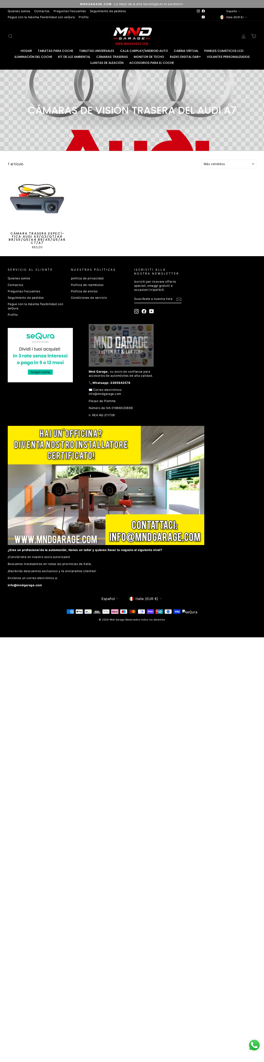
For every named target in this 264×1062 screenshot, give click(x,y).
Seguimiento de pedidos (108, 11)
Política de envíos (84, 291)
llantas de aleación (106, 63)
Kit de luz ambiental (74, 57)
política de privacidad (87, 278)
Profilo (84, 17)
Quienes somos (19, 11)
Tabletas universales (96, 51)
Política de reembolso (87, 285)
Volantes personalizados (228, 57)
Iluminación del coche (33, 57)
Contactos (42, 11)
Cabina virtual (186, 51)
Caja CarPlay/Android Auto (144, 51)
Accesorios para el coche (151, 63)
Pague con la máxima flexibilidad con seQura (41, 17)
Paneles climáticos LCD (223, 51)
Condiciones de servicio (89, 298)
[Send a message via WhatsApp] (254, 1045)
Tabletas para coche (55, 51)
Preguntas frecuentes (70, 11)
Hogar (26, 51)
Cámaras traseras (112, 57)
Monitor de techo (149, 57)
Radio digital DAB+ (185, 57)
